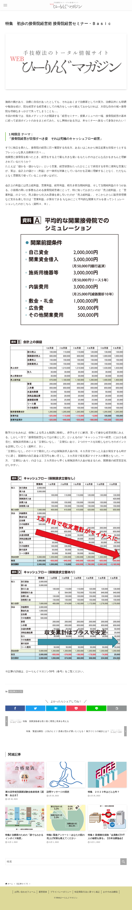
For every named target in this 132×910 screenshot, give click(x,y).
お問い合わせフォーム (24, 892)
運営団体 (43, 892)
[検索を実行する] (123, 861)
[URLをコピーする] (117, 708)
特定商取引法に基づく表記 (87, 892)
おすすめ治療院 (110, 892)
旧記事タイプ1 (15, 691)
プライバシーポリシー (60, 892)
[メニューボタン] (5, 5)
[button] (15, 708)
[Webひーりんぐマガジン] (66, 5)
